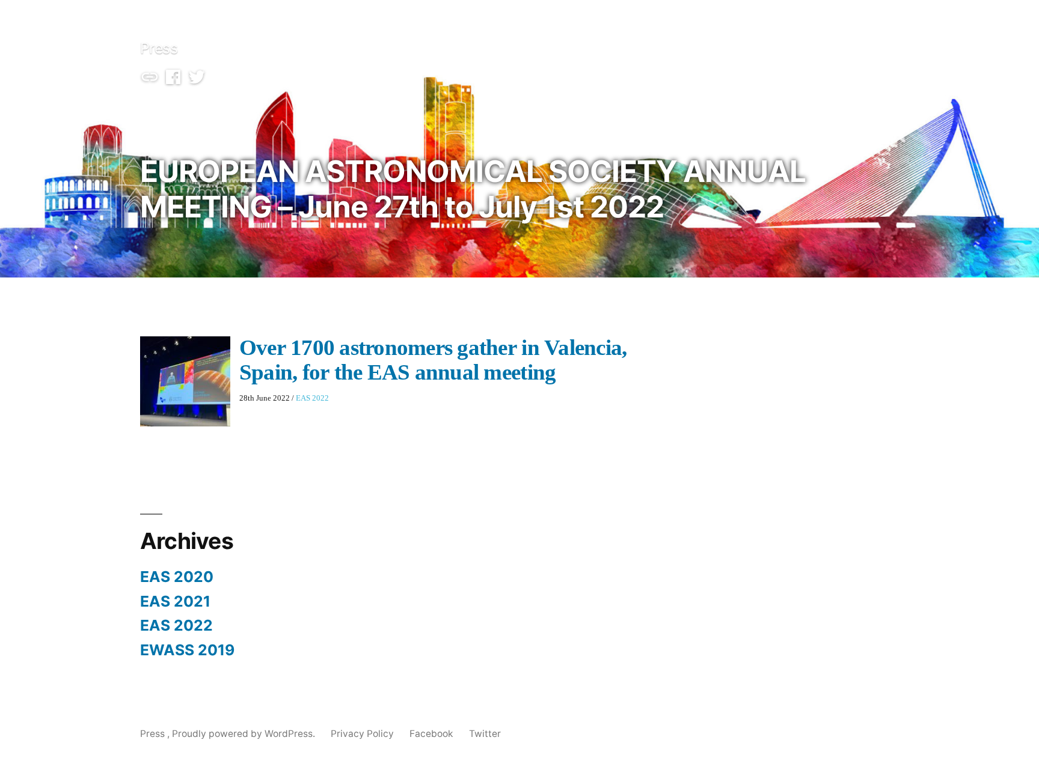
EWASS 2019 (187, 650)
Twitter (485, 733)
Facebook (431, 733)
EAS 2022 (312, 398)
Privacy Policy (362, 733)
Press (159, 48)
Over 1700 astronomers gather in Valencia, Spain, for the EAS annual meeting (433, 360)
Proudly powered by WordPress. (244, 733)
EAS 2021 (175, 601)
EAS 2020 (176, 577)
